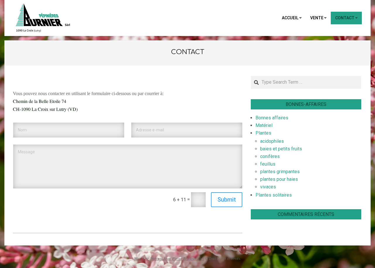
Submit (226, 199)
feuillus (267, 164)
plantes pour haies (279, 179)
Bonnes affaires (271, 118)
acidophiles (272, 141)
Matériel (263, 125)
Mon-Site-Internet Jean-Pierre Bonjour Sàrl (169, 258)
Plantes (263, 133)
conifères (270, 156)
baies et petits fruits (281, 149)
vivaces (268, 187)
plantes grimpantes (280, 171)
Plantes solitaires (273, 195)
